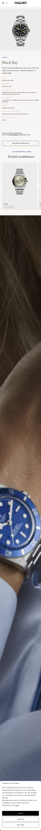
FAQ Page (13, 135)
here (17, 805)
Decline (20, 819)
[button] (39, 186)
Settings (20, 825)
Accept (20, 813)
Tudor (5, 204)
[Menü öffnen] (3, 3)
